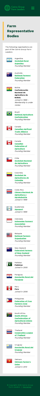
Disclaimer (27, 387)
